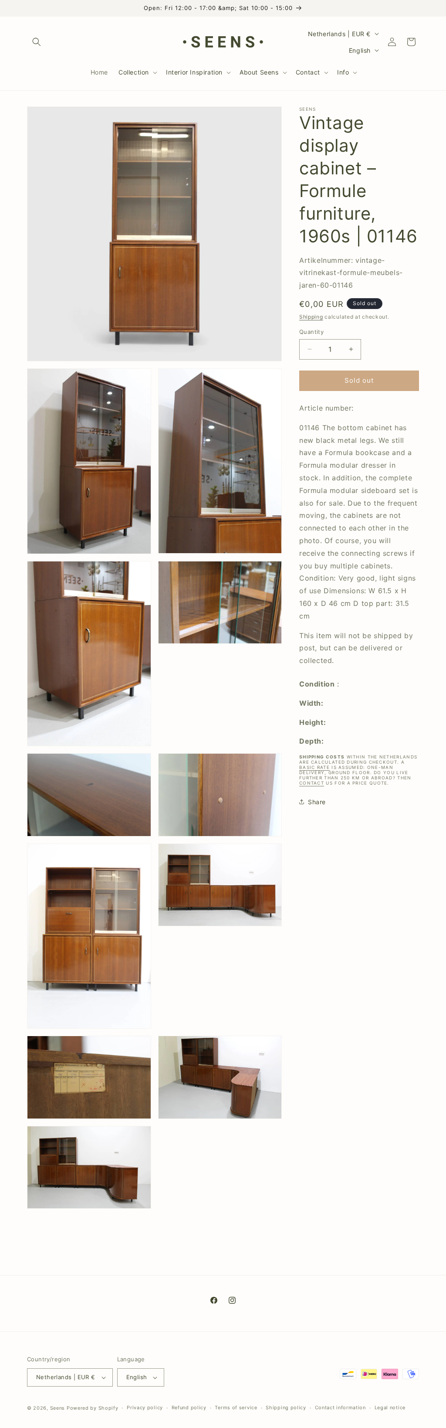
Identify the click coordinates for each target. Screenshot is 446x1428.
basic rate (314, 767)
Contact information (340, 1407)
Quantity (311, 331)
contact (311, 782)
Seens (57, 1408)
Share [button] (317, 802)
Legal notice (390, 1407)
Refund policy (189, 1407)
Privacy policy (145, 1407)
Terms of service (236, 1407)
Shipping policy (286, 1407)
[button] (36, 41)
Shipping (311, 316)
